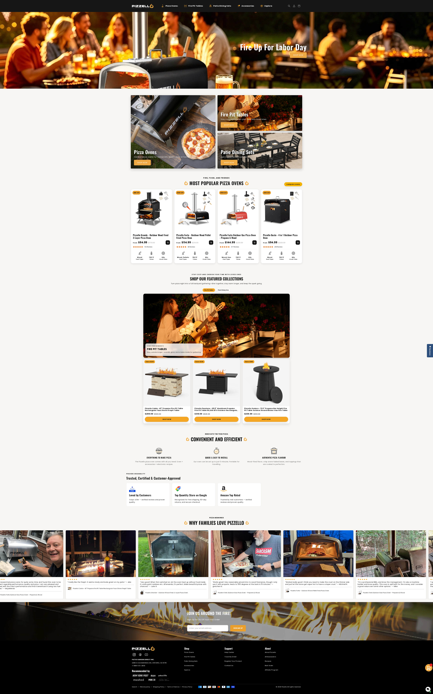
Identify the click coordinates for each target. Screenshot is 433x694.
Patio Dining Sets (190, 661)
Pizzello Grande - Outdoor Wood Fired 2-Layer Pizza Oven (150, 236)
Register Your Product (233, 661)
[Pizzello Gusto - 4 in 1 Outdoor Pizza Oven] (281, 208)
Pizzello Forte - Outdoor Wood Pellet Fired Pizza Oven (193, 236)
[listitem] (193, 494)
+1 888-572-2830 (138, 666)
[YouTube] (146, 654)
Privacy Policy (187, 687)
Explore (187, 670)
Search (134, 687)
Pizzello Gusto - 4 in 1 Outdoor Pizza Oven (280, 236)
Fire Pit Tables (189, 657)
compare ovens (293, 184)
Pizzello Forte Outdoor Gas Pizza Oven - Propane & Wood (238, 236)
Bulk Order (269, 665)
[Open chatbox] (428, 689)
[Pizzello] (155, 648)
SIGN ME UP (238, 628)
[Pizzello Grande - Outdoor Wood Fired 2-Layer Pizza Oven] (151, 208)
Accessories (189, 665)
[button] (168, 6)
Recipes (268, 661)
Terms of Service (173, 687)
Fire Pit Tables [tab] (208, 290)
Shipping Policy (159, 687)
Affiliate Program (271, 670)
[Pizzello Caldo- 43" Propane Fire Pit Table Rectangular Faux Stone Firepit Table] (166, 382)
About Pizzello (270, 652)
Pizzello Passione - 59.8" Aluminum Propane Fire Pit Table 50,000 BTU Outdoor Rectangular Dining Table (216, 409)
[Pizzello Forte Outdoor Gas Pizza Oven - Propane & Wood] (238, 208)
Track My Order (231, 657)
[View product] (168, 242)
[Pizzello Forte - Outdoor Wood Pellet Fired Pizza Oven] (194, 208)
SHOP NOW (298, 55)
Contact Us (229, 665)
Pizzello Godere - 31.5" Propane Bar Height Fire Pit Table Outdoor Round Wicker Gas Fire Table (266, 409)
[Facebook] (140, 654)
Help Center (229, 652)
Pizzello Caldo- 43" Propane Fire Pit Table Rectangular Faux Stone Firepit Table (164, 409)
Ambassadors (270, 657)
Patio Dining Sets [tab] (223, 290)
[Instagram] (134, 654)
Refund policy (145, 687)
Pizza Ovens (189, 652)
